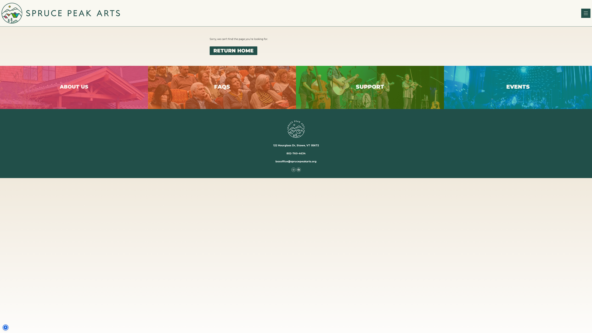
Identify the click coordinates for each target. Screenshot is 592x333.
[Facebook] (298, 170)
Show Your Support (370, 90)
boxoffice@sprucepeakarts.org (296, 161)
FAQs (222, 90)
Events (518, 90)
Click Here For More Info (74, 90)
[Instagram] (293, 170)
